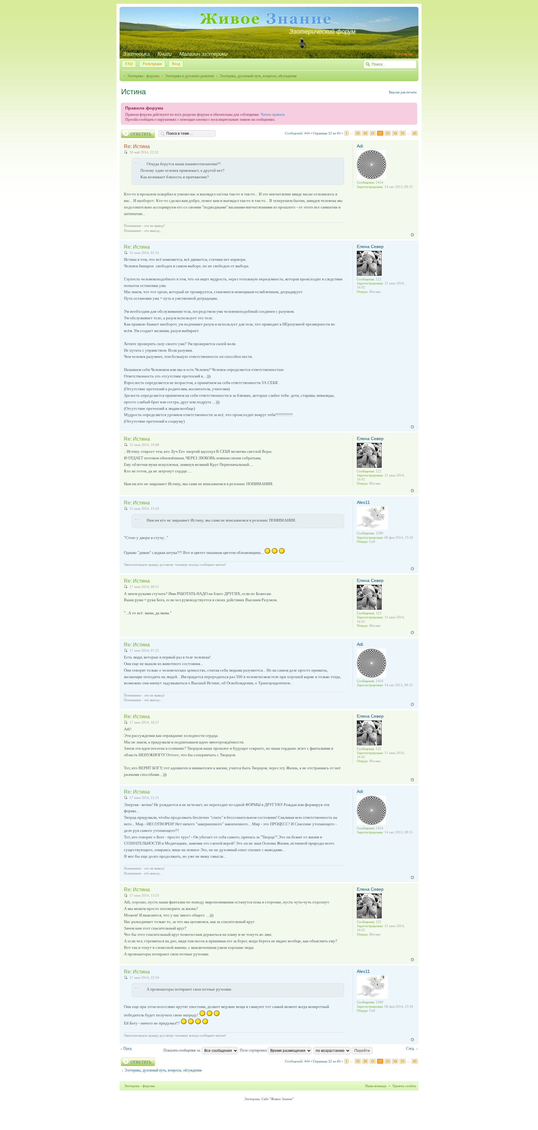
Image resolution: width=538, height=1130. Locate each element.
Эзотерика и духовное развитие (189, 76)
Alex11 (363, 502)
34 (395, 133)
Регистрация (152, 64)
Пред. (127, 1048)
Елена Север (370, 246)
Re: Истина (137, 146)
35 (402, 133)
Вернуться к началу (412, 235)
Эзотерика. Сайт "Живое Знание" (269, 1099)
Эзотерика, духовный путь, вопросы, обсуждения (258, 76)
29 (358, 133)
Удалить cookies (404, 1086)
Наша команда (375, 1086)
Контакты (403, 54)
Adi (360, 145)
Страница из (327, 133)
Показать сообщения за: (182, 1050)
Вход (176, 64)
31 (373, 133)
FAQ (129, 64)
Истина (133, 91)
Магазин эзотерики (203, 54)
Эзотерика (136, 54)
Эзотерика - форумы (143, 76)
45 (415, 133)
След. (410, 1048)
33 (387, 133)
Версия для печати (403, 92)
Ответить (140, 134)
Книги (165, 54)
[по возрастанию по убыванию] (343, 1050)
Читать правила (273, 114)
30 (365, 133)
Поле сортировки (254, 1050)
